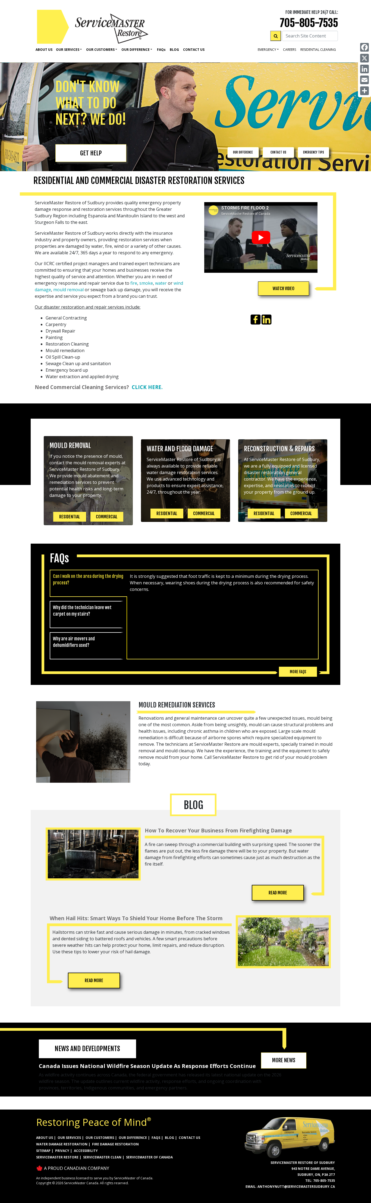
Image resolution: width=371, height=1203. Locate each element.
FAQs (156, 1137)
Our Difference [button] (135, 49)
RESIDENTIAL (69, 516)
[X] (364, 58)
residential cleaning (318, 49)
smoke (146, 283)
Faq (161, 49)
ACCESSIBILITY (86, 1150)
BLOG (169, 1137)
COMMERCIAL (107, 516)
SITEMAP (43, 1150)
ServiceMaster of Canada (149, 1157)
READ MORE (278, 892)
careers (289, 49)
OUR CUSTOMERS (100, 1137)
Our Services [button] (67, 49)
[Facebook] (364, 47)
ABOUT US (44, 1137)
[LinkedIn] (364, 69)
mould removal (68, 290)
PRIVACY (62, 1150)
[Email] (364, 79)
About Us (44, 49)
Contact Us (194, 49)
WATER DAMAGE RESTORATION (61, 1144)
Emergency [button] (267, 49)
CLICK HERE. (147, 387)
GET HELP (91, 153)
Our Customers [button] (100, 49)
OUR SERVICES (69, 1137)
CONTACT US (278, 152)
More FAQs (298, 671)
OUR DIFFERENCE (243, 152)
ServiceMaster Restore (57, 1157)
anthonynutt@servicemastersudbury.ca (296, 1186)
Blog (174, 49)
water (161, 283)
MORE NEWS (283, 1060)
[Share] (364, 90)
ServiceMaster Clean (102, 1157)
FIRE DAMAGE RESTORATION (115, 1144)
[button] (283, 288)
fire (133, 283)
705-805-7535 (309, 23)
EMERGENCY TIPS (313, 152)
